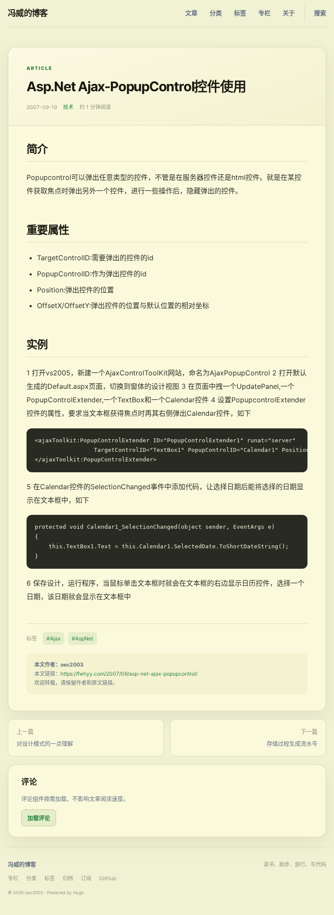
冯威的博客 (28, 13)
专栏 (264, 13)
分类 (216, 13)
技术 (68, 107)
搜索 (320, 13)
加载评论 (38, 817)
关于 (289, 13)
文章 (191, 13)
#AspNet (82, 638)
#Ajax (53, 638)
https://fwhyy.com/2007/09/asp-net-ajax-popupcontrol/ (128, 673)
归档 (68, 878)
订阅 (86, 878)
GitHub (107, 878)
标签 (240, 13)
